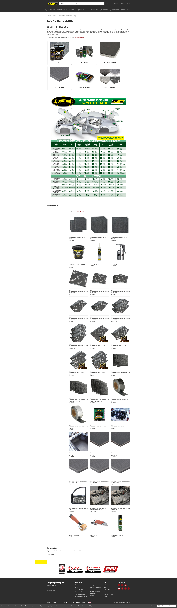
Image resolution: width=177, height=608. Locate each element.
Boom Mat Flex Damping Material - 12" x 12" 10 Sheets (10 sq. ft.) (99, 400)
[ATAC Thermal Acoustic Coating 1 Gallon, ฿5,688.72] (78, 251)
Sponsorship (107, 592)
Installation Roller (74, 535)
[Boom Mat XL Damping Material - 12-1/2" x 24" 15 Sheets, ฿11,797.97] (99, 360)
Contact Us (107, 589)
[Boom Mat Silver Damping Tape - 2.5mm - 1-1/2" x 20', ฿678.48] (78, 414)
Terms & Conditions (95, 591)
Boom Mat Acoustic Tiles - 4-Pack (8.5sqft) (98, 238)
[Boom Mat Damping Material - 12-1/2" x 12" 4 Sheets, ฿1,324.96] (99, 278)
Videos (77, 585)
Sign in (110, 3)
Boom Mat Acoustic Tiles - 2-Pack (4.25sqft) (119, 238)
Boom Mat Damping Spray (117, 535)
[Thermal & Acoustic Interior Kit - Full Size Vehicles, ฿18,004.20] (120, 495)
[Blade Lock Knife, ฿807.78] (99, 522)
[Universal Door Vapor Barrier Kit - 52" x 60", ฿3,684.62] (78, 495)
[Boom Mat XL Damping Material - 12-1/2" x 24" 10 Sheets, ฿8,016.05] (78, 360)
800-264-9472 (51, 590)
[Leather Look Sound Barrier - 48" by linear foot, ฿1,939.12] (120, 441)
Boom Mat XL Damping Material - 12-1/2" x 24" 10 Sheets (77, 373)
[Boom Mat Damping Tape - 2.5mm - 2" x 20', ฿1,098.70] (120, 387)
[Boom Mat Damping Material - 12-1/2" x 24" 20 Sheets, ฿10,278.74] (120, 305)
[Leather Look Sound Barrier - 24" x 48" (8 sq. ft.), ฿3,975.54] (78, 441)
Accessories (94, 9)
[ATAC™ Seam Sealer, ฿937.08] (99, 251)
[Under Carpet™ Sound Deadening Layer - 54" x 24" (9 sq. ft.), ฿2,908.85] (78, 468)
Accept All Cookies (170, 606)
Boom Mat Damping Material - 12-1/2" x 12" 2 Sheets (78, 292)
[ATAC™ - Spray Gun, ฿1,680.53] (120, 251)
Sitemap (92, 595)
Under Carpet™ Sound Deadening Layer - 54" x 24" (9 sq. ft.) (78, 482)
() (129, 3)
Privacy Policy (93, 593)
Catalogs (92, 585)
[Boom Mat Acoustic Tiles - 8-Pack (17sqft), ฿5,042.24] (78, 224)
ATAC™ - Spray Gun (115, 264)
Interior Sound (63, 9)
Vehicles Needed (80, 594)
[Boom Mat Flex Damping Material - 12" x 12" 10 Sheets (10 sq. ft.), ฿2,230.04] (99, 387)
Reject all (160, 606)
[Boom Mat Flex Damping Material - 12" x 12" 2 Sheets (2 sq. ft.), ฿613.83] (120, 360)
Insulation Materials (79, 37)
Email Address (51, 554)
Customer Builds (79, 592)
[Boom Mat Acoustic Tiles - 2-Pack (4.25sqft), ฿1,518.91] (120, 224)
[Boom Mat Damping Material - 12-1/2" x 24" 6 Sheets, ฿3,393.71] (78, 305)
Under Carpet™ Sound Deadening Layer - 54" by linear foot (120, 482)
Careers (106, 596)
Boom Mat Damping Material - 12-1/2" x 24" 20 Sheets (120, 319)
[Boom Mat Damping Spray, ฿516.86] (120, 522)
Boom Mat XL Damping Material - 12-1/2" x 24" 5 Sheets (119, 346)
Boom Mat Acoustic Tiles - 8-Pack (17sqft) (77, 238)
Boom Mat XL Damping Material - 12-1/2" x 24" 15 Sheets (98, 373)
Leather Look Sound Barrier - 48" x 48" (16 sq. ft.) (99, 454)
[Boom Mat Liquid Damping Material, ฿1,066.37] (99, 414)
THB (122, 3)
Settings (153, 606)
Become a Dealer (108, 594)
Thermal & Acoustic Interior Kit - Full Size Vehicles (120, 509)
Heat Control (51, 9)
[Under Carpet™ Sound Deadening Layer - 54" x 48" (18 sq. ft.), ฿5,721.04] (99, 468)
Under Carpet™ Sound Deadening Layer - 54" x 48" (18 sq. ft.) (99, 482)
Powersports (83, 9)
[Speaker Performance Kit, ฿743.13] (120, 414)
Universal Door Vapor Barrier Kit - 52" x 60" (78, 509)
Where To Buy (126, 9)
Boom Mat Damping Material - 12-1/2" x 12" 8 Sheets (120, 292)
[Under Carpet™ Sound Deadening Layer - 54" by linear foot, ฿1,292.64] (120, 468)
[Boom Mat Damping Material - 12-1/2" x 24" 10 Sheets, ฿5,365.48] (99, 305)
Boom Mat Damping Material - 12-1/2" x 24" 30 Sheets (78, 346)
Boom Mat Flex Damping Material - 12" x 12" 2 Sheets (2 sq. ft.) (120, 373)
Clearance (105, 9)
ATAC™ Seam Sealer (94, 264)
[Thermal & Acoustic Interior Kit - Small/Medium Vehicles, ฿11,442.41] (99, 495)
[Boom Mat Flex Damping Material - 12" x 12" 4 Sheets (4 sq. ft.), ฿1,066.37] (78, 387)
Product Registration (81, 596)
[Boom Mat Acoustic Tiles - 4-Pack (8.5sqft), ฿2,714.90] (99, 224)
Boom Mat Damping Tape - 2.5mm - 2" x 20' (120, 400)
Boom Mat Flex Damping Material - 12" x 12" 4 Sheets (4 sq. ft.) (78, 400)
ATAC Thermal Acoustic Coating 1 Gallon (77, 265)
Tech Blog (106, 587)
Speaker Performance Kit (117, 427)
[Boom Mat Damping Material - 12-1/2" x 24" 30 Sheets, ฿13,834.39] (78, 333)
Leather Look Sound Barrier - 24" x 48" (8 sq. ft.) (78, 454)
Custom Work (115, 9)
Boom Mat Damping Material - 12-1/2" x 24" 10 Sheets (99, 319)
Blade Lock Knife (94, 535)
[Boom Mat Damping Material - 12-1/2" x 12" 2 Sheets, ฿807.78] (78, 278)
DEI (105, 585)
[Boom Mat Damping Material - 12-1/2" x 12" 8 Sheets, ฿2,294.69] (120, 278)
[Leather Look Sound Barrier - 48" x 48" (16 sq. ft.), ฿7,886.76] (99, 441)
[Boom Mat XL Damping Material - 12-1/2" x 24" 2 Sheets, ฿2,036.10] (99, 333)
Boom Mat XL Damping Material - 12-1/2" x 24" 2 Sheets (98, 346)
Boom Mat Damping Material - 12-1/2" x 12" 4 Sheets (99, 292)
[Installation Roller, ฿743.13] (78, 522)
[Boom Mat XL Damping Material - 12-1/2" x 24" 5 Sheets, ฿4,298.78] (120, 333)
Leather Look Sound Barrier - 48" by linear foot (120, 454)
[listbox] (83, 211)
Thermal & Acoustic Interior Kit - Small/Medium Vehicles (98, 509)
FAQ (76, 587)
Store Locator (79, 589)
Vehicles (73, 9)
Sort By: (72, 211)
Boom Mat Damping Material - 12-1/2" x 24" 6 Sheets (78, 319)
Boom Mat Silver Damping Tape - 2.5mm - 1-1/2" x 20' (78, 427)
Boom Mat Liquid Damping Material (98, 427)
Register (116, 3)
